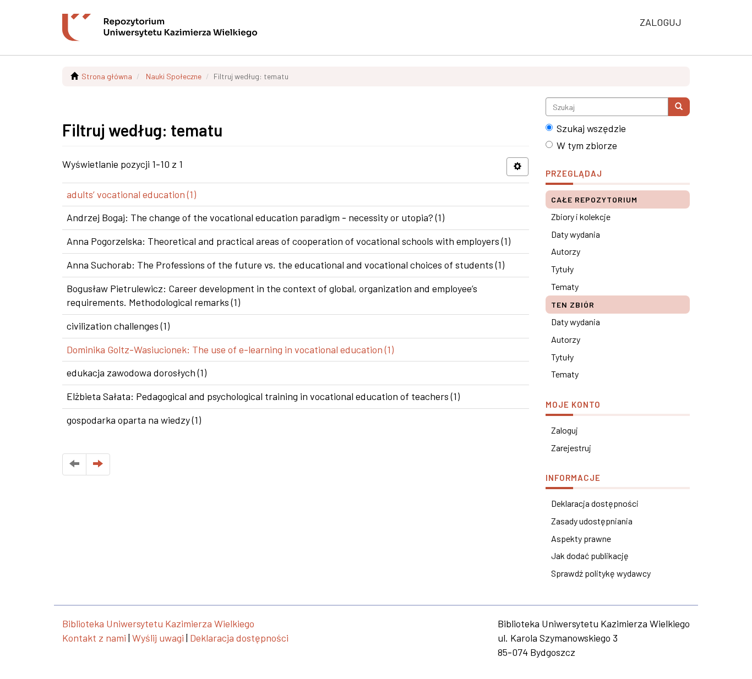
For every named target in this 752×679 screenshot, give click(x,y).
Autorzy (565, 251)
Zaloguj (564, 430)
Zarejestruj (571, 447)
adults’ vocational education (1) (131, 194)
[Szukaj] (679, 106)
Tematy (565, 286)
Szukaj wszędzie (591, 128)
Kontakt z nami (94, 638)
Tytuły (562, 269)
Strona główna (106, 76)
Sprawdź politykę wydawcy (601, 573)
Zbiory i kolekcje (581, 216)
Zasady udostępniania (592, 521)
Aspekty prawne (581, 538)
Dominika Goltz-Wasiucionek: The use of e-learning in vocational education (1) (230, 349)
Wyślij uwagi (158, 638)
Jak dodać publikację (590, 555)
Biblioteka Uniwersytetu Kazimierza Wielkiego (158, 623)
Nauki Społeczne (173, 76)
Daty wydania (575, 234)
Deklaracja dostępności (595, 503)
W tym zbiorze (587, 145)
